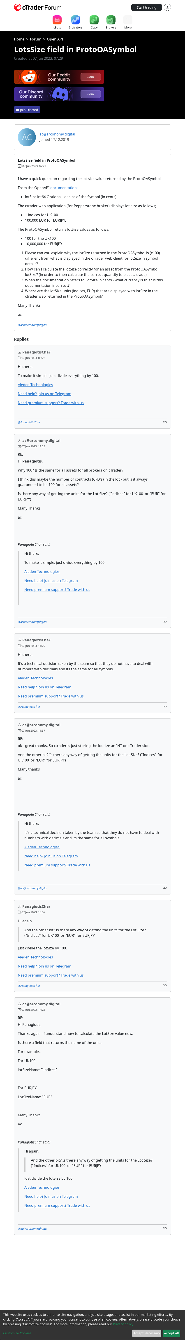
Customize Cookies (17, 1333)
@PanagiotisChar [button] (29, 422)
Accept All (171, 1333)
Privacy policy (123, 1324)
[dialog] (92, 1325)
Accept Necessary (146, 1333)
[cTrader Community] (38, 6)
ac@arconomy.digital (57, 134)
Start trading (146, 7)
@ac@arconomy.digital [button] (32, 325)
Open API (55, 39)
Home (19, 39)
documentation (63, 187)
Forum (35, 39)
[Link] (165, 422)
